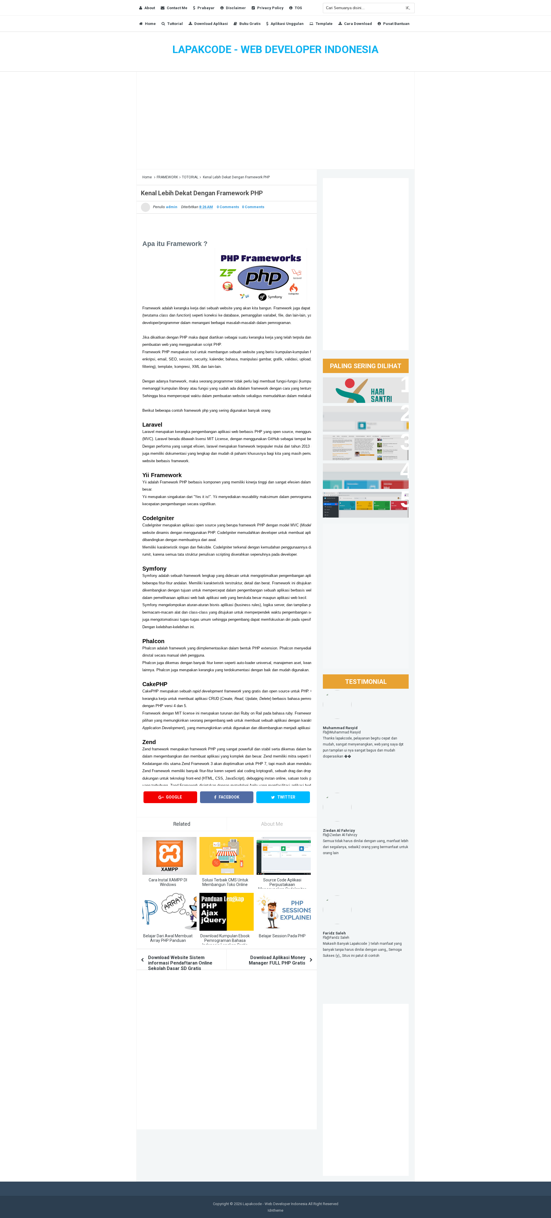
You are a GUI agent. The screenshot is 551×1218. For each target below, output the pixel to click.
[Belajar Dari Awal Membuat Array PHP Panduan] (169, 912)
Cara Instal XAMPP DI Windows (168, 882)
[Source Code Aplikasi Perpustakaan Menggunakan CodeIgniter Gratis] (284, 856)
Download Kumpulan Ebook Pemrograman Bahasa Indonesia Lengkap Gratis (225, 940)
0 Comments (228, 207)
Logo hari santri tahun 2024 (356, 384)
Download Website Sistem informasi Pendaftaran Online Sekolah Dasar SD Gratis (180, 963)
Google (173, 797)
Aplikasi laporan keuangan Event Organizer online (361, 416)
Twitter (285, 797)
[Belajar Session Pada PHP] (284, 912)
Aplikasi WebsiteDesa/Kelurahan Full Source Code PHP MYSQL (361, 444)
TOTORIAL (190, 177)
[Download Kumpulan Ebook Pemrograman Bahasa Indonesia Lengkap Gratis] (226, 912)
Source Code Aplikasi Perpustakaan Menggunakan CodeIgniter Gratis (282, 887)
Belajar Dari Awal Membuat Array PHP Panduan (168, 938)
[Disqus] (226, 1051)
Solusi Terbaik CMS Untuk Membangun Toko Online (225, 882)
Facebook (228, 797)
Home (147, 177)
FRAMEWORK (167, 177)
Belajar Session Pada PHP (282, 936)
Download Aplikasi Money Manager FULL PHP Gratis (277, 960)
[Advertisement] (275, 120)
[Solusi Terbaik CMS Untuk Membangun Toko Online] (226, 856)
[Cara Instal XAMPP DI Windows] (169, 856)
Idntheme (275, 1210)
